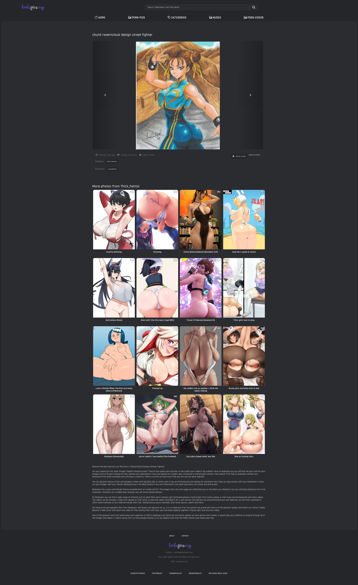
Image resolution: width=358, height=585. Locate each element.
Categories (178, 17)
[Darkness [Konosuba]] (114, 424)
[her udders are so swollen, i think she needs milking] (201, 356)
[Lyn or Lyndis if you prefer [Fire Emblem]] (157, 424)
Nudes (217, 17)
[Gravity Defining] (114, 219)
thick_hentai (112, 161)
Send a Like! (241, 156)
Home (101, 17)
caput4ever (112, 169)
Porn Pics (138, 17)
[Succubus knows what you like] (201, 424)
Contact (185, 536)
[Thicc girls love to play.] (244, 288)
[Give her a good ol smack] (244, 219)
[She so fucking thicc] (244, 424)
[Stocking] (157, 219)
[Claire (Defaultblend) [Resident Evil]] (201, 219)
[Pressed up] (157, 356)
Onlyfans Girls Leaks (218, 573)
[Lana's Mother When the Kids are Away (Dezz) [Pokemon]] (114, 356)
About (172, 536)
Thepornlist (157, 573)
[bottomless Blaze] (114, 288)
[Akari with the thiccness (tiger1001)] (157, 288)
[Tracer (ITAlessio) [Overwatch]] (201, 288)
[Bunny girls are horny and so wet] (244, 356)
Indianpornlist (195, 573)
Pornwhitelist (175, 573)
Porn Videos (255, 17)
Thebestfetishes (137, 573)
